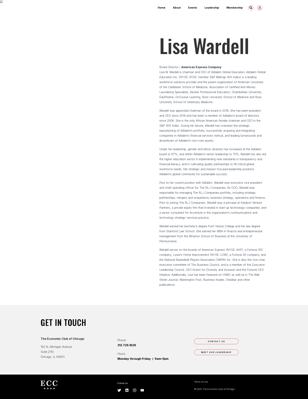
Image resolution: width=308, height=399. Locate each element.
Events (192, 7)
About (177, 7)
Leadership (212, 7)
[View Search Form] (250, 7)
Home (161, 7)
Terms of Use (201, 381)
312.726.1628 (126, 345)
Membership (235, 7)
